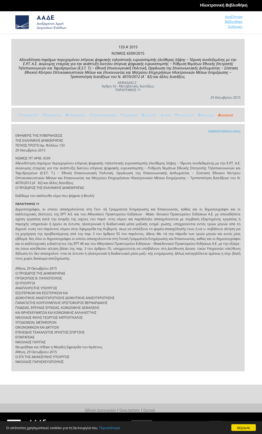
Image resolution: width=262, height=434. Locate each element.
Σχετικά (149, 410)
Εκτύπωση (207, 115)
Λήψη (167, 115)
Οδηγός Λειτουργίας (100, 410)
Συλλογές (235, 26)
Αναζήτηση (234, 17)
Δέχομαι (243, 427)
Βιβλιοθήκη (234, 21)
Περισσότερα (109, 427)
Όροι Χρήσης (130, 410)
